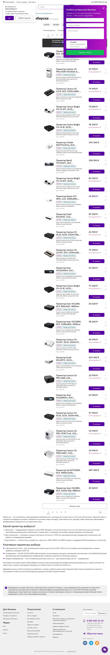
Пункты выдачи (22, 2)
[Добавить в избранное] (105, 73)
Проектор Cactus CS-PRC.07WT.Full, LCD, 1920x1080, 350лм (66, 432)
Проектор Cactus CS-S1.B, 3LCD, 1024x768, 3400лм (67, 233)
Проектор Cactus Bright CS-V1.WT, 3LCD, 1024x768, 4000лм (68, 108)
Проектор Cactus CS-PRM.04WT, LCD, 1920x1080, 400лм (66, 451)
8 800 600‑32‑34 (100, 2)
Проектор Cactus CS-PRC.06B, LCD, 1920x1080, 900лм (66, 376)
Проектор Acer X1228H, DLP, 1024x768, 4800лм (68, 489)
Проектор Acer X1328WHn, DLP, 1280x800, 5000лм (65, 396)
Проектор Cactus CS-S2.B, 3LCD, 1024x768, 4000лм (67, 414)
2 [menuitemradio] (52, 35)
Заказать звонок (85, 52)
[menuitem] (44, 34)
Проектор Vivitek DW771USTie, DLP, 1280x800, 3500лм (65, 143)
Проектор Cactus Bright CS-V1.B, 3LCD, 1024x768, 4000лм (68, 287)
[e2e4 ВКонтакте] (85, 643)
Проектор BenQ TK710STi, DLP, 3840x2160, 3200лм (66, 161)
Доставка (32, 2)
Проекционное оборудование (42, 13)
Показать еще (75, 506)
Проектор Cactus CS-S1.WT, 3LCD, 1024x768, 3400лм (68, 340)
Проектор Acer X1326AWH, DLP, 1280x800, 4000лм (65, 269)
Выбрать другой (24, 18)
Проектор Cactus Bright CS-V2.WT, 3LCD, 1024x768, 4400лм (68, 179)
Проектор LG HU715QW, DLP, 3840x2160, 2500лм (68, 471)
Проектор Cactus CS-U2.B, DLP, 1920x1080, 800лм (67, 90)
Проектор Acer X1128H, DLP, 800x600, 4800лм (68, 305)
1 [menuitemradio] (48, 35)
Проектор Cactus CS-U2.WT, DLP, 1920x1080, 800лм (68, 251)
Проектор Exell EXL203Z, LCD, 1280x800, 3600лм (65, 215)
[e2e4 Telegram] (91, 643)
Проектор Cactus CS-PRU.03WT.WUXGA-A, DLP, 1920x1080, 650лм (68, 70)
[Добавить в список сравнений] (105, 69)
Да (9, 18)
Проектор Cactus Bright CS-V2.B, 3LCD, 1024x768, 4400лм (68, 125)
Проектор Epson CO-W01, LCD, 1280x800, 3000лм (67, 197)
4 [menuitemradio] (61, 35)
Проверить (102, 613)
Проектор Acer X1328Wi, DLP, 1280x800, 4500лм (68, 323)
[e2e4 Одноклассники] (97, 643)
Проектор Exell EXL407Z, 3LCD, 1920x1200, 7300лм (66, 358)
